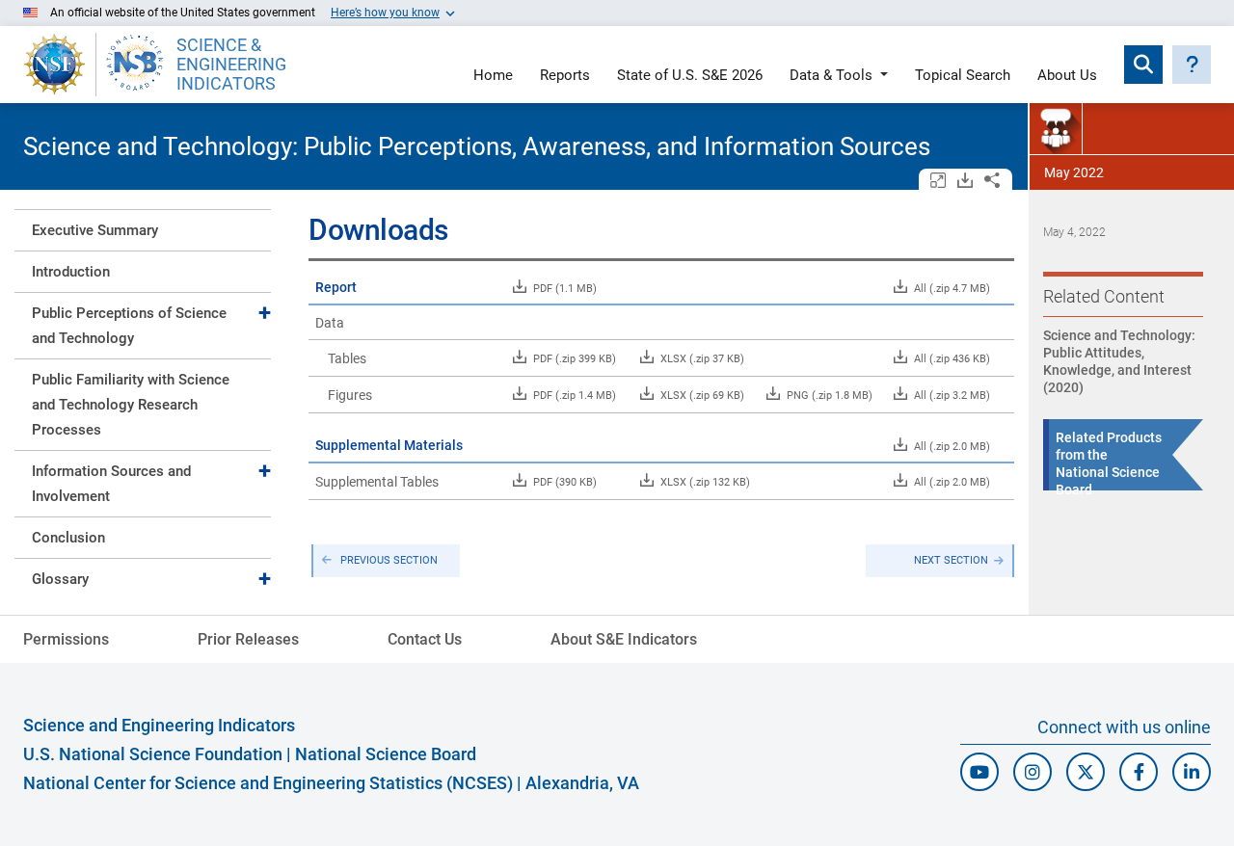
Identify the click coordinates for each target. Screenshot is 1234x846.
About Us (1067, 76)
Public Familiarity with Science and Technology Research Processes (130, 404)
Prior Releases (248, 639)
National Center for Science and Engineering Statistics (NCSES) (268, 783)
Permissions (66, 639)
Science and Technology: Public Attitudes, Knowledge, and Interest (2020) (1119, 361)
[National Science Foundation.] (54, 64)
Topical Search (962, 76)
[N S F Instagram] (1032, 772)
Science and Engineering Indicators (159, 725)
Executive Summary (95, 230)
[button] (1191, 64)
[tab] (142, 230)
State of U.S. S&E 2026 (690, 76)
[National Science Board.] (135, 64)
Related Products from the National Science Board (1109, 463)
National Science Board (385, 754)
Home (493, 76)
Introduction (71, 271)
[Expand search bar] (1143, 64)
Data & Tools (831, 76)
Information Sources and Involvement (111, 484)
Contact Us (425, 639)
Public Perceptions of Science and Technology (129, 325)
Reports (565, 76)
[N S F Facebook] (1138, 772)
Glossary (60, 579)
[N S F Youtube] (979, 772)
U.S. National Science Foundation (152, 754)
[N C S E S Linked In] (1191, 772)
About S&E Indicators (623, 639)
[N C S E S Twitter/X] (1085, 772)
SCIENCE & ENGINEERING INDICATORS (231, 64)
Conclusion (68, 537)
